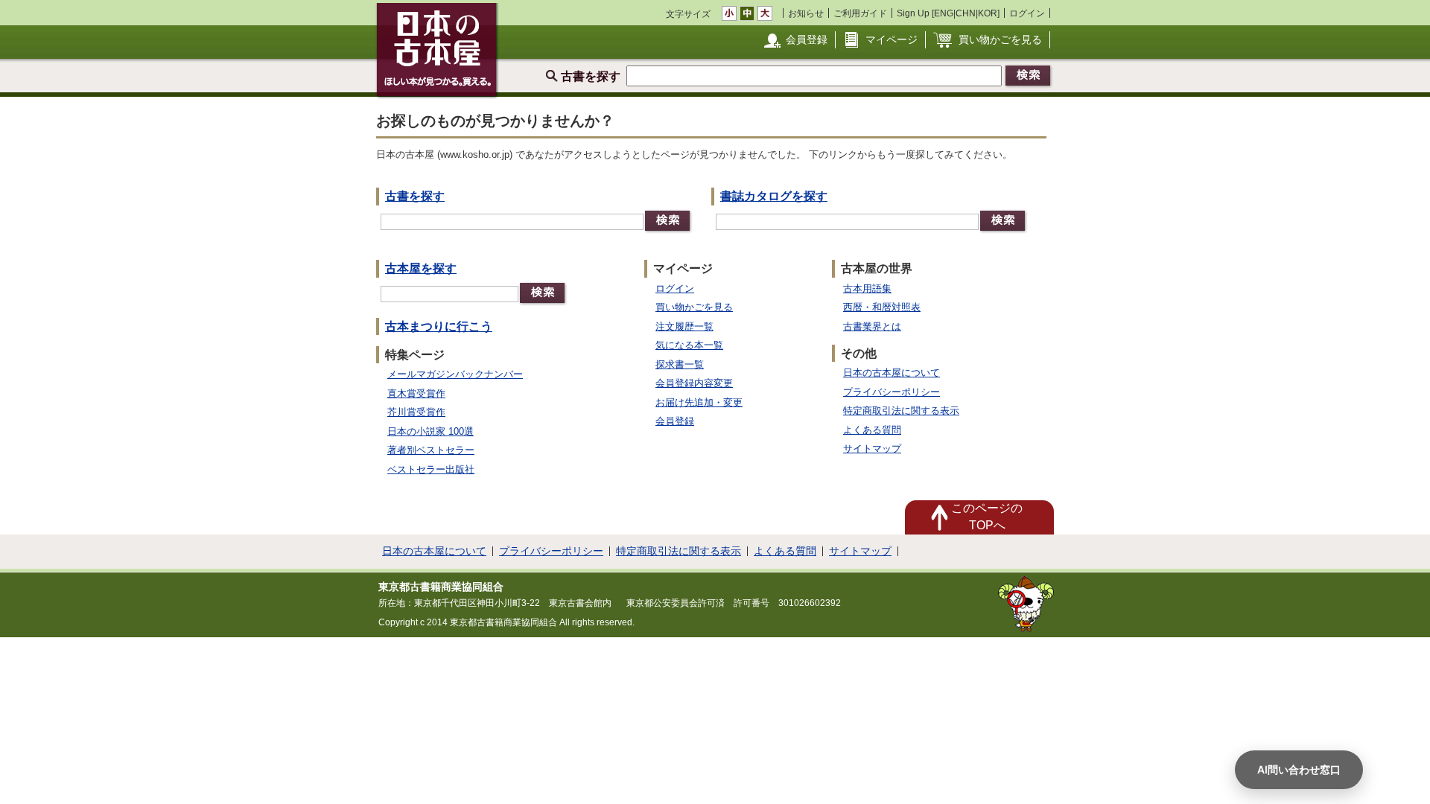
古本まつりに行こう (438, 326)
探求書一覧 (679, 364)
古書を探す (415, 196)
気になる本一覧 (689, 345)
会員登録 (806, 39)
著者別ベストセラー (430, 450)
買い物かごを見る (1000, 39)
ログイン (1027, 13)
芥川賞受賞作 (416, 412)
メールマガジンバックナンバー (455, 374)
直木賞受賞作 (416, 393)
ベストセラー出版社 (430, 469)
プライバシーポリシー (891, 392)
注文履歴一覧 (684, 326)
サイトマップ (872, 448)
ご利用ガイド (860, 13)
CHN (966, 13)
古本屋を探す (421, 268)
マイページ (891, 39)
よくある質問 (872, 430)
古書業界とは (872, 326)
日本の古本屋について (891, 372)
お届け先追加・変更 (699, 402)
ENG (943, 13)
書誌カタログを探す (773, 196)
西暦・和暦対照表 (882, 307)
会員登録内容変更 (694, 383)
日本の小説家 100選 (430, 431)
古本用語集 (867, 288)
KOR (987, 13)
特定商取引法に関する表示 (901, 410)
